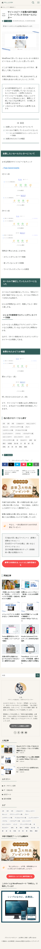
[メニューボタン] (38, 2)
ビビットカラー (7, 437)
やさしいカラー (30, 423)
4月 (13, 423)
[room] (18, 732)
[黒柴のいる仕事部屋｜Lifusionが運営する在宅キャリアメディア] (7, 2)
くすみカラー (20, 423)
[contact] (25, 732)
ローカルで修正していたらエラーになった (22, 130)
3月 (8, 423)
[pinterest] (22, 732)
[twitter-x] (15, 732)
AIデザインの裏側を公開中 (20, 726)
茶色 (4, 447)
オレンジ (5, 427)
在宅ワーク (7, 794)
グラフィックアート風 (16, 427)
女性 (30, 440)
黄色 (20, 447)
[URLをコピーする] (36, 464)
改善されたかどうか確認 (15, 139)
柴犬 (4, 443)
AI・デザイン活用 (9, 786)
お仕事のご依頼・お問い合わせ (27, 937)
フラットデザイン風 (8, 440)
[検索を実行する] (38, 675)
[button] (5, 464)
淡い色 (16, 443)
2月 (4, 423)
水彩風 (10, 443)
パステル (17, 433)
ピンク (27, 437)
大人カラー (23, 440)
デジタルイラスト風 (21, 430)
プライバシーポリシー (11, 937)
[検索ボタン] (33, 2)
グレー (27, 427)
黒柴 (25, 447)
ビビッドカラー (18, 437)
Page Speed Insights (11, 168)
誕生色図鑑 (7, 799)
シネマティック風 (8, 430)
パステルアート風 (28, 433)
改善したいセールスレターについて (19, 127)
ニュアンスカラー (8, 433)
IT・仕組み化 (7, 21)
